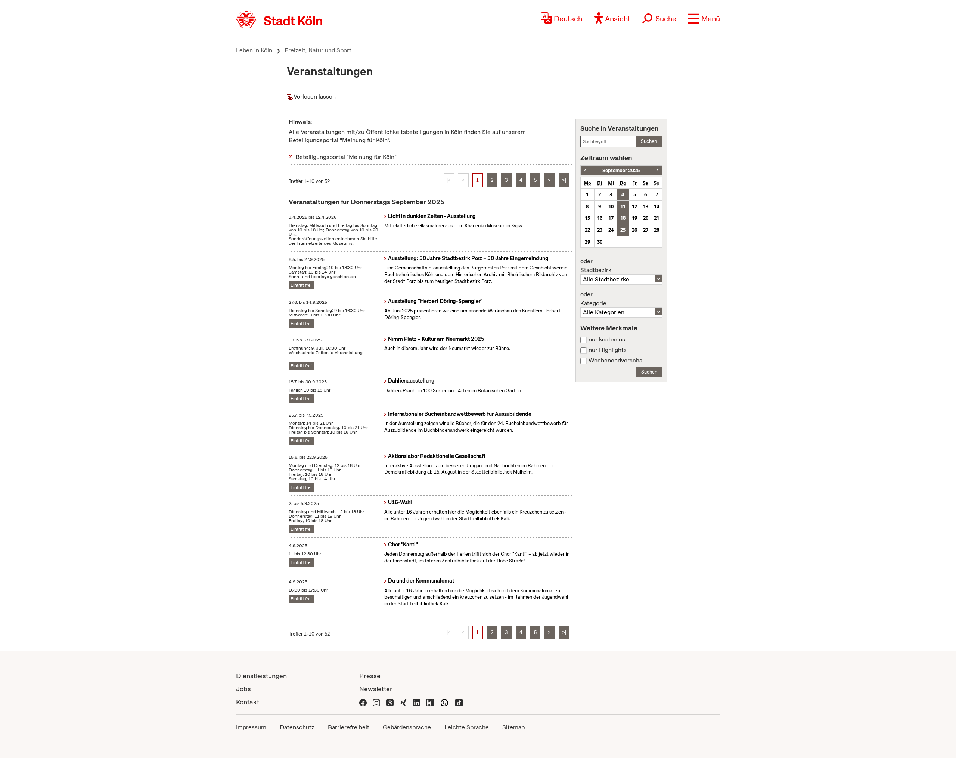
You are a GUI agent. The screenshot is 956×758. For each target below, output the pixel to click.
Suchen (649, 141)
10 (611, 206)
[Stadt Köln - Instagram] (376, 701)
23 (599, 230)
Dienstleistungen (261, 675)
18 (623, 218)
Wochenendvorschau (617, 361)
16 (599, 218)
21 (656, 218)
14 (656, 206)
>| (564, 180)
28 (656, 230)
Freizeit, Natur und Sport (318, 50)
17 (611, 218)
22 (587, 230)
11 (623, 206)
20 (645, 218)
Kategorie (593, 299)
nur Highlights (608, 350)
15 (587, 218)
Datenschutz (297, 727)
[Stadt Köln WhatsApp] (444, 701)
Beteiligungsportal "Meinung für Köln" (346, 157)
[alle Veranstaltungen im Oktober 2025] (657, 170)
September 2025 (621, 170)
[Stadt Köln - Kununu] (430, 701)
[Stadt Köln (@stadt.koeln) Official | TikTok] (459, 701)
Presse (370, 675)
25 (623, 230)
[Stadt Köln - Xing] (403, 701)
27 (645, 230)
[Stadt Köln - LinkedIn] (416, 701)
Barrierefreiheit (348, 727)
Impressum (251, 727)
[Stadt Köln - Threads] (390, 701)
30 (599, 241)
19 (634, 218)
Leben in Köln (254, 50)
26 (634, 230)
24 (611, 230)
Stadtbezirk (595, 266)
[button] (704, 18)
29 (587, 241)
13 (645, 206)
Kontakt (247, 702)
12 (634, 206)
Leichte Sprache (466, 727)
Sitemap (513, 727)
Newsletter (375, 688)
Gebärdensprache (407, 727)
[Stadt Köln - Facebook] (363, 701)
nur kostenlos (607, 340)
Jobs (243, 688)
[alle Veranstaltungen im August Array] (585, 170)
